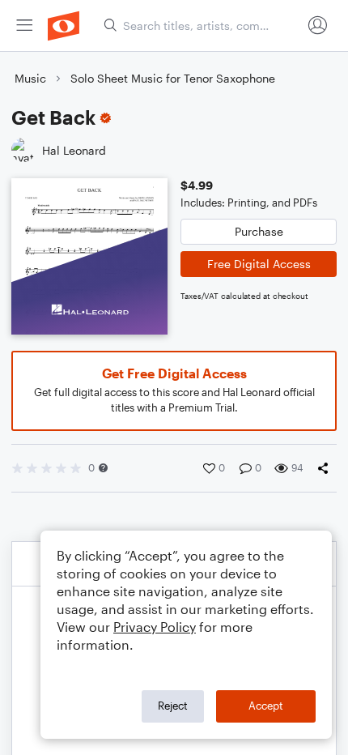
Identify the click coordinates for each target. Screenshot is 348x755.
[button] (103, 468)
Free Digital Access (259, 264)
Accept (265, 705)
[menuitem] (24, 25)
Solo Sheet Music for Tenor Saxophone (172, 78)
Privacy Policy (154, 626)
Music (30, 78)
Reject (173, 705)
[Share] (326, 468)
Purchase (259, 231)
